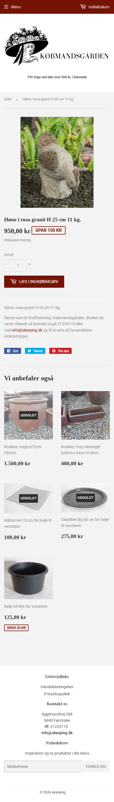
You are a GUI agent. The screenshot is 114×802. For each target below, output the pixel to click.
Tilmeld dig (96, 767)
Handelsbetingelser (57, 687)
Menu (16, 7)
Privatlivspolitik (57, 694)
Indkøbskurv (99, 7)
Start (8, 99)
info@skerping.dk (27, 330)
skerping (58, 792)
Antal (8, 254)
